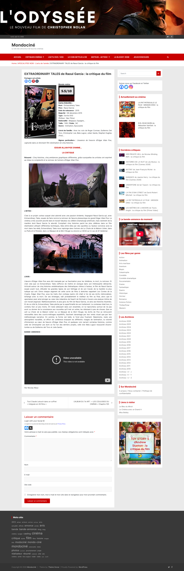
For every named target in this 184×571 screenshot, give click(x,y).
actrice (30, 522)
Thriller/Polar (124, 305)
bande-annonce (28, 529)
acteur (19, 522)
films (34, 538)
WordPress (83, 567)
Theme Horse (53, 567)
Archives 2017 (124, 348)
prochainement (31, 551)
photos (15, 550)
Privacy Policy (61, 424)
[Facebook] (26, 81)
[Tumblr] (37, 81)
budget (20, 534)
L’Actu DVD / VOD (56, 57)
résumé (27, 553)
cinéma (37, 533)
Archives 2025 (125, 324)
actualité (15, 526)
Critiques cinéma (33, 57)
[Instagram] (131, 87)
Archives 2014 (125, 357)
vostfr (46, 556)
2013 (14, 522)
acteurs (24, 522)
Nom (26, 465)
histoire (40, 538)
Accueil (17, 57)
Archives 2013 (125, 360)
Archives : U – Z (125, 378)
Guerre (122, 290)
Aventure (122, 266)
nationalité (32, 547)
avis (42, 525)
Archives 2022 (125, 333)
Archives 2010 (125, 369)
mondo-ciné (34, 542)
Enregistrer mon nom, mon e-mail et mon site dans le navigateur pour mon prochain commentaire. (67, 495)
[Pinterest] (33, 81)
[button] (132, 462)
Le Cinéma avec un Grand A (130, 409)
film (29, 538)
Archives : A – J (125, 372)
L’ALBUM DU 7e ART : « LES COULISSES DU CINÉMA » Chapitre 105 (91, 402)
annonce (28, 525)
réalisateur (17, 553)
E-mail (26, 475)
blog (39, 529)
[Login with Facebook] (26, 428)
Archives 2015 (125, 354)
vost (43, 556)
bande (15, 529)
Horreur (122, 296)
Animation (123, 260)
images (46, 538)
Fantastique (124, 287)
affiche (21, 526)
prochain (22, 551)
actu (40, 522)
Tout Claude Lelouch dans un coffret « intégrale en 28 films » (42, 402)
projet (39, 551)
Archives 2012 (125, 363)
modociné (21, 542)
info (13, 542)
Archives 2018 (125, 345)
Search (158, 73)
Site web (27, 485)
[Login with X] (30, 428)
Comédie (122, 275)
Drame (121, 284)
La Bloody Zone (121, 57)
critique (16, 538)
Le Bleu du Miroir (126, 406)
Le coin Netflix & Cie (77, 57)
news (39, 547)
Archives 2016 (125, 351)
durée (23, 538)
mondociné (20, 546)
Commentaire (30, 436)
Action (121, 257)
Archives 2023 (125, 330)
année (36, 526)
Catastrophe (124, 272)
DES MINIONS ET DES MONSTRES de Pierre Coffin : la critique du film (149, 134)
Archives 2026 (125, 321)
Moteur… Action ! (99, 57)
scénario (34, 554)
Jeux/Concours (141, 57)
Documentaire (124, 281)
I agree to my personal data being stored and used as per (45, 424)
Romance (123, 299)
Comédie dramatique (127, 278)
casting (27, 533)
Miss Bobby (124, 412)
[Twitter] (29, 81)
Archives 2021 (125, 336)
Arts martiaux (124, 263)
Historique (123, 293)
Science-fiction (125, 302)
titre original (27, 556)
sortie (20, 556)
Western (122, 308)
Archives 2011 (124, 366)
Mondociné (23, 45)
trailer (34, 556)
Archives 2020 (125, 339)
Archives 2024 (125, 327)
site (39, 554)
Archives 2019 (125, 342)
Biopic (121, 269)
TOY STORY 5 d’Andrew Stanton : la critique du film (140, 444)
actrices (36, 522)
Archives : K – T (125, 375)
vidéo (39, 556)
